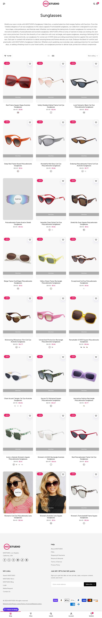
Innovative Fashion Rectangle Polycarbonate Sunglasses (84, 399)
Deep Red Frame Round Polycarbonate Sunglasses (18, 165)
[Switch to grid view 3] (53, 56)
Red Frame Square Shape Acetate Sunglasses (18, 106)
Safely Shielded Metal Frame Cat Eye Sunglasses (51, 106)
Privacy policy (16, 604)
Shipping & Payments (58, 555)
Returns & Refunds (57, 558)
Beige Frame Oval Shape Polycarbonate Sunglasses (18, 282)
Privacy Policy (55, 565)
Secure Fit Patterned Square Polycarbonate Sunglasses (51, 399)
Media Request (8, 588)
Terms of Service (56, 562)
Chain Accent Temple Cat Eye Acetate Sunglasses (18, 399)
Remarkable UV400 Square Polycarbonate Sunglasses (84, 341)
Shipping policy (37, 604)
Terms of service (26, 604)
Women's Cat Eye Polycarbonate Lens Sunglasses (18, 517)
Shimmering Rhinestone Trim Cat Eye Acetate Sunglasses (18, 341)
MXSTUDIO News (8, 579)
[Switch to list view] (48, 56)
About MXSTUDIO (57, 549)
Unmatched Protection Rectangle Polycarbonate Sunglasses (51, 341)
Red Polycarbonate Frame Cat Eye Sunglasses (84, 458)
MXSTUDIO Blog (8, 582)
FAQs (52, 552)
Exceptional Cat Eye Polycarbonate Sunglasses (84, 282)
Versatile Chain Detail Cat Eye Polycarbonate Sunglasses (51, 223)
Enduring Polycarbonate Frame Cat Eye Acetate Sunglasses (84, 165)
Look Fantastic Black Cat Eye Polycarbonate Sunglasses (84, 106)
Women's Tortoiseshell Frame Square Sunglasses (84, 517)
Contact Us (6, 591)
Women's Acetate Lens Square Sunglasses (51, 517)
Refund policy (7, 604)
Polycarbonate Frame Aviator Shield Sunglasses (18, 223)
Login (5, 585)
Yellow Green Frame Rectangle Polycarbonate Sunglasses (51, 282)
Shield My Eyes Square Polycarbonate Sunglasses (84, 223)
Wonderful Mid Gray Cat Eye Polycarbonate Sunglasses (51, 165)
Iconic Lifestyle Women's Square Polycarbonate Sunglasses (18, 458)
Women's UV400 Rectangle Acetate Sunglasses (51, 458)
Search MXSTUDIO (9, 575)
